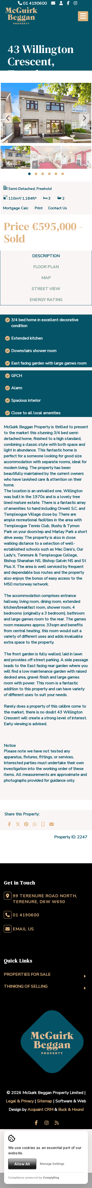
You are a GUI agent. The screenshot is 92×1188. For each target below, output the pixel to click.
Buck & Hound (71, 1109)
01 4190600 (34, 3)
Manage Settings (52, 1164)
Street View (46, 289)
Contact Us (57, 208)
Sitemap (44, 1101)
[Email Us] (53, 3)
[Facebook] (68, 3)
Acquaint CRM (40, 1109)
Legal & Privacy (20, 1101)
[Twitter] (17, 824)
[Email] (51, 824)
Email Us (23, 929)
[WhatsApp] (34, 824)
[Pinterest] (26, 824)
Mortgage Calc (15, 208)
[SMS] (43, 824)
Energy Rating (46, 300)
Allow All (22, 1164)
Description (46, 256)
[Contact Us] (61, 3)
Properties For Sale (27, 974)
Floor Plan (46, 267)
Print (39, 208)
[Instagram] (75, 3)
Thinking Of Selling (26, 986)
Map (46, 278)
